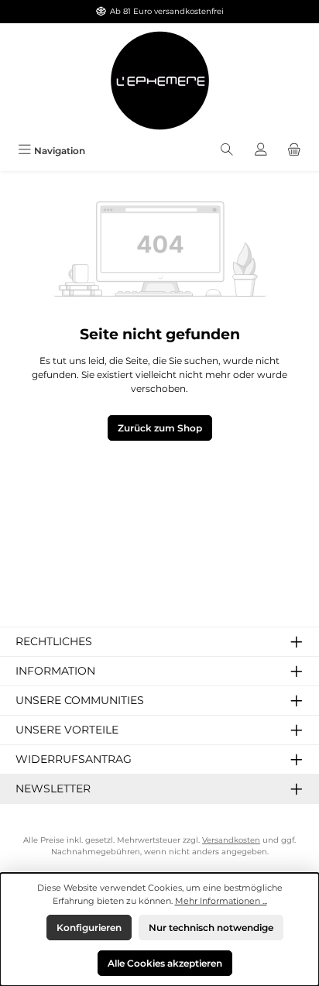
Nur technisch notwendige (211, 927)
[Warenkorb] (294, 150)
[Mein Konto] (261, 150)
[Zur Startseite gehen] (160, 80)
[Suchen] (227, 150)
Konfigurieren (89, 927)
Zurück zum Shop (160, 428)
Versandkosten (231, 840)
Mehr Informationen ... (221, 900)
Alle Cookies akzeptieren (165, 963)
